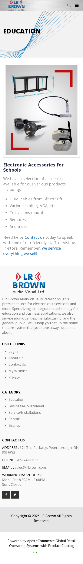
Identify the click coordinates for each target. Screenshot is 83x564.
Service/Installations (25, 412)
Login (13, 351)
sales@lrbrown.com (30, 467)
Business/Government (26, 406)
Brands (14, 425)
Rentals (14, 418)
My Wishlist (18, 371)
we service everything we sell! (32, 251)
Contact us (34, 237)
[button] (69, 5)
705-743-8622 (27, 460)
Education (16, 399)
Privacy (14, 377)
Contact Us (17, 364)
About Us (16, 358)
